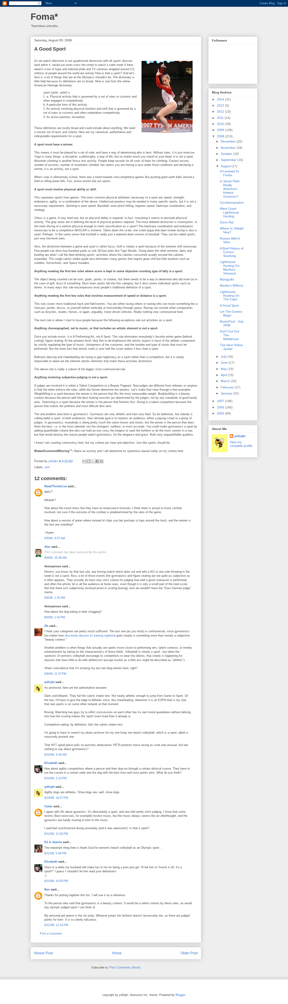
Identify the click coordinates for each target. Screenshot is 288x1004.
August (226, 166)
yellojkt (49, 682)
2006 (221, 407)
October (227, 154)
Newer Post (43, 953)
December (228, 141)
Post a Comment (51, 933)
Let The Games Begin (231, 313)
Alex (47, 546)
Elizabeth (50, 763)
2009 (221, 130)
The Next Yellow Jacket (231, 347)
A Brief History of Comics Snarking (231, 252)
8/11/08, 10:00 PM (56, 881)
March (226, 381)
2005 (221, 413)
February (228, 387)
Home (117, 953)
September (229, 160)
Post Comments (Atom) (125, 967)
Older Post (189, 953)
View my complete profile (241, 443)
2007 (221, 401)
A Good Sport (229, 305)
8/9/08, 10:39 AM (55, 557)
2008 (221, 136)
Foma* (44, 17)
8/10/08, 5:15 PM (55, 778)
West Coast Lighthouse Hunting (229, 212)
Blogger (180, 995)
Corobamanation (232, 202)
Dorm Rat (227, 222)
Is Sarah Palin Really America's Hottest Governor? (230, 188)
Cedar (48, 806)
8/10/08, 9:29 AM (55, 754)
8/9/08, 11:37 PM (55, 673)
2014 (221, 99)
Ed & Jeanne (53, 842)
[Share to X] (93, 461)
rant (47, 467)
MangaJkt (227, 279)
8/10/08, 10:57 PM (56, 797)
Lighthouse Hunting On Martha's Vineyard (229, 267)
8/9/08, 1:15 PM (54, 597)
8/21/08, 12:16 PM (56, 925)
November (228, 147)
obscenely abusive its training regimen (90, 635)
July (224, 356)
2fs (46, 626)
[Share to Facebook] (97, 461)
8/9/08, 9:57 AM (54, 538)
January (227, 393)
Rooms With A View (230, 240)
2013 (221, 105)
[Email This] (84, 461)
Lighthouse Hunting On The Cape (229, 295)
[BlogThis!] (88, 461)
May (224, 369)
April (224, 375)
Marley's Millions (231, 285)
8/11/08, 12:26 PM (56, 833)
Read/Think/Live (55, 486)
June (225, 362)
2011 (221, 118)
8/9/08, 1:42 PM (54, 617)
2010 (221, 124)
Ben (47, 889)
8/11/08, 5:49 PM (55, 853)
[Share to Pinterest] (101, 461)
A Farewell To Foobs (229, 173)
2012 (221, 111)
